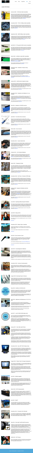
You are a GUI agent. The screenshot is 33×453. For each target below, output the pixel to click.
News (27, 1)
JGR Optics (18, 193)
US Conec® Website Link (26, 241)
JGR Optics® (18, 98)
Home (16, 1)
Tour (30, 1)
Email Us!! (12, 220)
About (19, 1)
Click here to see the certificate (15, 61)
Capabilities (23, 1)
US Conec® (16, 60)
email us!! (24, 18)
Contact (29, 3)
